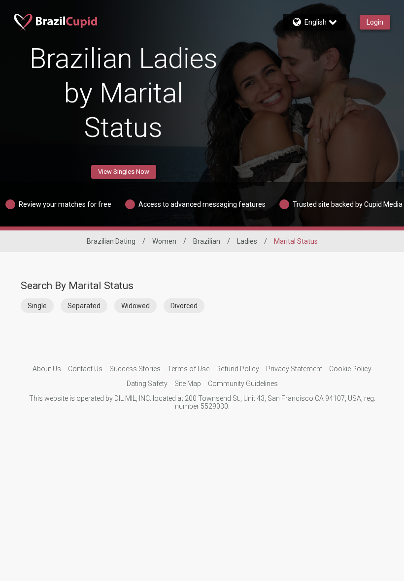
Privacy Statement (294, 369)
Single (37, 306)
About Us (47, 369)
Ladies (247, 241)
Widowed (135, 306)
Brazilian (206, 241)
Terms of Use (188, 369)
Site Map (187, 383)
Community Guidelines (243, 383)
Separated (84, 306)
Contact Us (85, 369)
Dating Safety (147, 383)
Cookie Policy (350, 369)
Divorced (184, 306)
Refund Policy (237, 369)
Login (375, 22)
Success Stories (135, 369)
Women (164, 241)
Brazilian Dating (111, 241)
